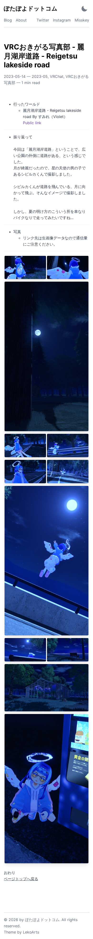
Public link (32, 122)
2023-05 (40, 76)
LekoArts (31, 932)
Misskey (82, 20)
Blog (8, 20)
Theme (10, 932)
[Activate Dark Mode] (84, 8)
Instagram (62, 20)
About (21, 20)
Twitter (42, 20)
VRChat (56, 76)
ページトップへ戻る (21, 878)
